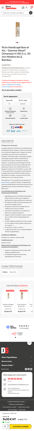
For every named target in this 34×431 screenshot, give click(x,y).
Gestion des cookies (23, 407)
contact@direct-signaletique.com (18, 384)
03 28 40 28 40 (15, 378)
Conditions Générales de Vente (15, 401)
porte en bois (5, 182)
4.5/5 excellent (24, 328)
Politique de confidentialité (16, 404)
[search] (30, 12)
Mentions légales (12, 409)
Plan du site (22, 409)
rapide (20, 333)
